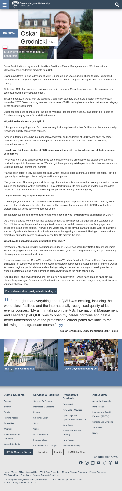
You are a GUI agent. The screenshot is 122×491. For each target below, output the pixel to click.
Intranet (7, 407)
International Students (43, 407)
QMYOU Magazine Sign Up (18, 452)
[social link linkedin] (92, 463)
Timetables (9, 423)
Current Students (12, 444)
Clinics (36, 429)
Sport (35, 423)
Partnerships (98, 407)
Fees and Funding (71, 445)
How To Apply (69, 440)
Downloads (68, 425)
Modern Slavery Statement (74, 472)
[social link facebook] (81, 463)
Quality (7, 412)
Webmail (8, 429)
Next (11, 369)
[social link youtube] (98, 463)
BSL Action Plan (11, 475)
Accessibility (31, 472)
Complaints (26, 475)
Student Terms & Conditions (46, 475)
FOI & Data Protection (49, 472)
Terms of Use (17, 472)
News (95, 433)
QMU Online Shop (76, 452)
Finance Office (40, 440)
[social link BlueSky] (116, 463)
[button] (4, 4)
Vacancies (97, 427)
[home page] (30, 4)
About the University (101, 401)
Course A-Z (68, 404)
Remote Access (11, 418)
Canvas (7, 401)
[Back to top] (118, 487)
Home (6, 472)
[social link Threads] (110, 463)
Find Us (58, 452)
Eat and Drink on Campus (45, 445)
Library (36, 412)
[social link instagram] (87, 463)
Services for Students (43, 401)
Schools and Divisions (102, 422)
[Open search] (117, 4)
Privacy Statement (98, 472)
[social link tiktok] (104, 463)
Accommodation (41, 434)
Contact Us (43, 452)
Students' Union (40, 418)
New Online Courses (72, 410)
